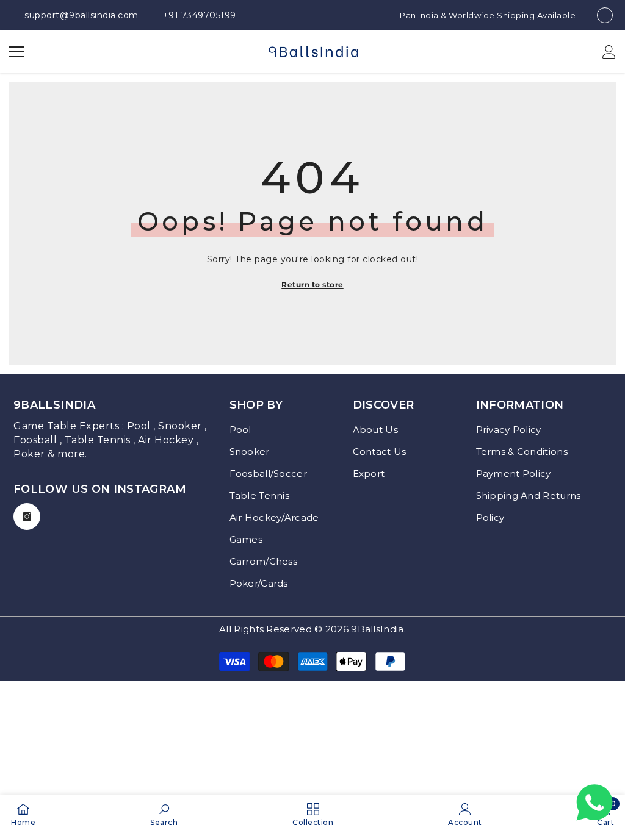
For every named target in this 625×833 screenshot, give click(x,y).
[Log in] (609, 52)
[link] (164, 814)
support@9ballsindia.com (81, 15)
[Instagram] (26, 516)
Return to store (312, 284)
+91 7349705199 (199, 15)
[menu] (16, 52)
